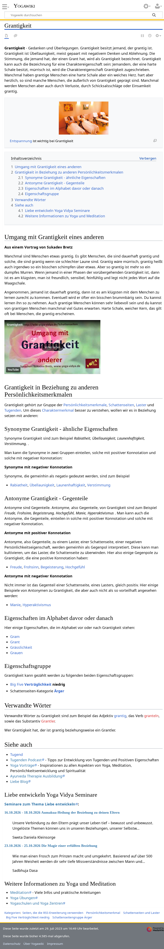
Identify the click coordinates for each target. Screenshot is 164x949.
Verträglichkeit (37, 684)
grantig (120, 715)
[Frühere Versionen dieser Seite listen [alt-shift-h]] (150, 36)
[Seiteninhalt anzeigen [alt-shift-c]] (6, 36)
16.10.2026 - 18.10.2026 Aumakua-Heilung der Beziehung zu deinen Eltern (62, 812)
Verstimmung (98, 485)
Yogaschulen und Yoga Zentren (36, 903)
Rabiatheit (19, 485)
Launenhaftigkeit (70, 485)
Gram (15, 636)
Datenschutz (11, 944)
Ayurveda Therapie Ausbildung (36, 776)
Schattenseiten (121, 404)
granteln (151, 715)
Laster (141, 404)
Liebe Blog (19, 781)
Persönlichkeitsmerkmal (103, 913)
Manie (15, 604)
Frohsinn (31, 567)
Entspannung (21, 141)
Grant (15, 642)
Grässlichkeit (21, 647)
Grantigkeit (15, 324)
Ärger (59, 691)
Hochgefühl (75, 567)
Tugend (16, 754)
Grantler (48, 721)
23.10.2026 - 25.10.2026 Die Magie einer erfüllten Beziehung (50, 846)
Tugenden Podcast (26, 759)
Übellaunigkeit (42, 485)
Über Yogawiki (33, 944)
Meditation (19, 892)
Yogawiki (24, 6)
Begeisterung (52, 567)
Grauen (16, 652)
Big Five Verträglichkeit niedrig (27, 917)
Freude (16, 567)
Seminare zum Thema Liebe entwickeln (39, 804)
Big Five (16, 684)
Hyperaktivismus (37, 604)
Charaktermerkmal (58, 410)
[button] (52, 347)
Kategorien (12, 913)
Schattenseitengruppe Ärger (72, 917)
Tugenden (12, 410)
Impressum (55, 944)
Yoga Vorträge (22, 765)
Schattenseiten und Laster (141, 913)
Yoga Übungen (22, 897)
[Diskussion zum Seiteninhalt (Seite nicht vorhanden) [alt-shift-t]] (15, 36)
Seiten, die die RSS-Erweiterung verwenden (52, 913)
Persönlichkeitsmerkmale (85, 404)
